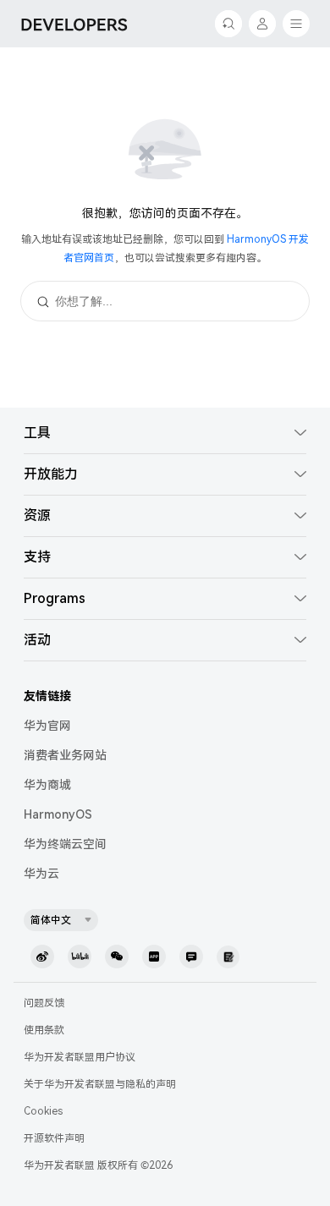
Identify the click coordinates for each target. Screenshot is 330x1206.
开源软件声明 (54, 1138)
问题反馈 (44, 1003)
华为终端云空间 (65, 844)
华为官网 (47, 725)
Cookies (43, 1111)
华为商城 (47, 785)
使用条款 (44, 1030)
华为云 (41, 873)
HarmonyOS (58, 814)
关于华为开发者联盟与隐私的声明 (100, 1084)
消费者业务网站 (65, 755)
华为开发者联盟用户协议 (79, 1057)
